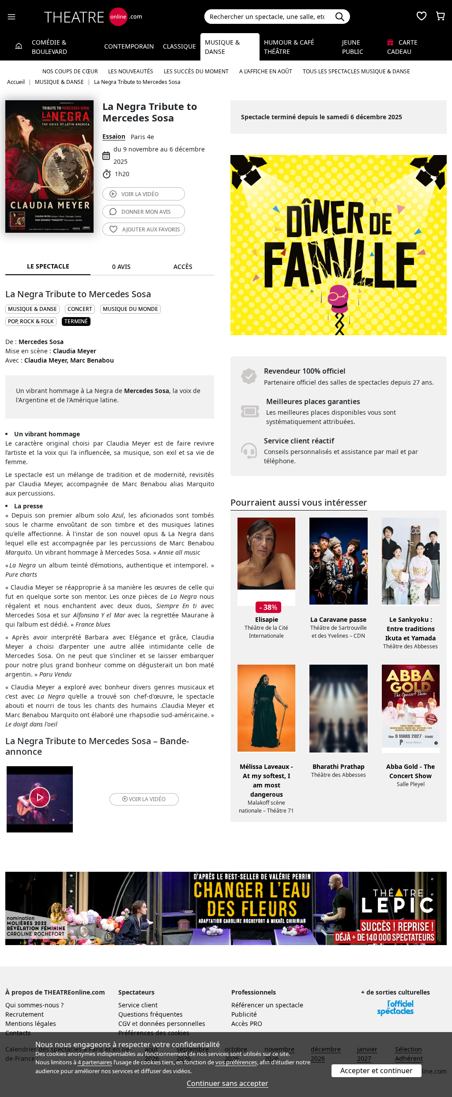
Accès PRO (246, 1023)
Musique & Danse (222, 47)
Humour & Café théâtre (289, 47)
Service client (138, 1005)
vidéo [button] (147, 799)
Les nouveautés (130, 71)
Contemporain (129, 46)
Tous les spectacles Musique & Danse (356, 71)
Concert (80, 309)
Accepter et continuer (376, 1070)
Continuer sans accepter (227, 1083)
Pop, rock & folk (31, 321)
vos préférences (236, 1062)
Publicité (244, 1014)
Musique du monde (130, 309)
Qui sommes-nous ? (34, 1005)
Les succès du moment (196, 71)
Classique (179, 46)
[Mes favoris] (421, 16)
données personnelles (172, 1023)
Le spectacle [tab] (48, 266)
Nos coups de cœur (70, 71)
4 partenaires (95, 1062)
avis (146, 212)
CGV (124, 1023)
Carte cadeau (402, 47)
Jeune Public (352, 47)
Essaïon (113, 136)
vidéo (139, 194)
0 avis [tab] (121, 266)
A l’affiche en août (265, 71)
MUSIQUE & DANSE (32, 309)
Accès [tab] (182, 266)
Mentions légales (30, 1023)
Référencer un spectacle (267, 1005)
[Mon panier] (440, 16)
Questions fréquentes (150, 1014)
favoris (151, 229)
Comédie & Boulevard (49, 47)
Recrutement (24, 1014)
